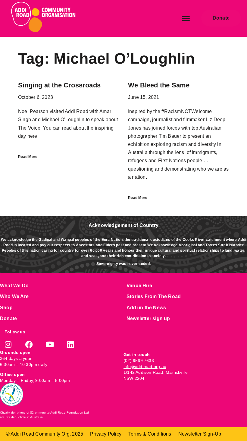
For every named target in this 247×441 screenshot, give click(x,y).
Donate (8, 318)
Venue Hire (139, 285)
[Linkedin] (70, 344)
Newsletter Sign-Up (199, 433)
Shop (6, 307)
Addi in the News (146, 307)
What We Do (14, 285)
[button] (186, 18)
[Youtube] (50, 344)
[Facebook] (29, 344)
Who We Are (14, 296)
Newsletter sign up (148, 318)
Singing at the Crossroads (59, 85)
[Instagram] (8, 344)
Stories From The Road (154, 296)
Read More (28, 157)
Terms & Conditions (149, 433)
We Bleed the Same (158, 85)
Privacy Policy (105, 433)
